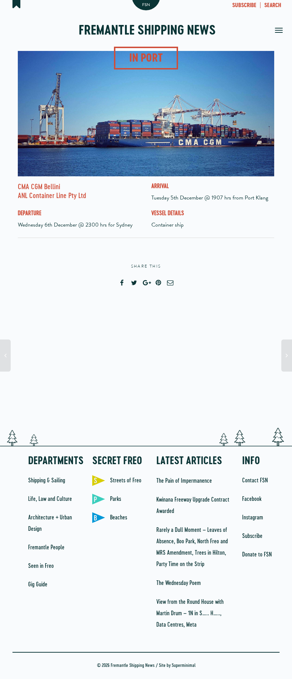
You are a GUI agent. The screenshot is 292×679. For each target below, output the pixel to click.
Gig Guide (37, 584)
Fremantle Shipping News (147, 31)
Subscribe (252, 536)
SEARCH (272, 6)
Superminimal (183, 665)
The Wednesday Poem (178, 583)
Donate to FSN (257, 555)
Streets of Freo (125, 480)
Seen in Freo (41, 566)
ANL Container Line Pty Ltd (52, 195)
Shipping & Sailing (46, 480)
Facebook (251, 499)
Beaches (118, 517)
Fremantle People (46, 547)
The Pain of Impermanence (184, 481)
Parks (115, 499)
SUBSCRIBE (244, 6)
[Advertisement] (146, 364)
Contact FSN (255, 480)
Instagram (252, 517)
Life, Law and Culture (50, 499)
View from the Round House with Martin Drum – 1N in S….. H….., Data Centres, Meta (190, 613)
